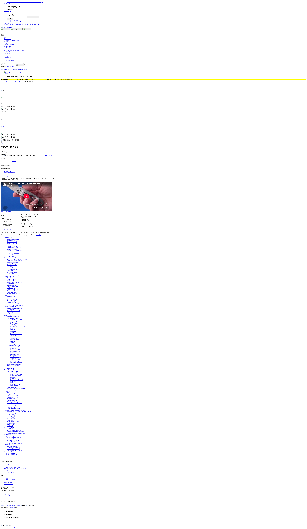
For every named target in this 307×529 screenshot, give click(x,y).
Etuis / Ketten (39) (11, 273)
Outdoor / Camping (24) (10, 306)
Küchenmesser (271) (9, 315)
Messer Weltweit (8, 482)
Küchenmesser (7, 46)
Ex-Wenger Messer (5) (12, 272)
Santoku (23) (13, 352)
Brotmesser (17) (14, 355)
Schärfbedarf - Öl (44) (9, 453)
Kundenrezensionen (9, 174)
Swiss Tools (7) (11, 270)
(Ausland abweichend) (46, 155)
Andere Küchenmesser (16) (17, 362)
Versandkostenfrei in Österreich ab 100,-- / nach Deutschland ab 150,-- (25, 2)
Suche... (26, 64)
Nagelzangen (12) (11, 417)
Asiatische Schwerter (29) (13, 447)
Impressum (6, 464)
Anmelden (38, 235)
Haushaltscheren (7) (12, 394)
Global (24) (13, 331)
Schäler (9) (13, 377)
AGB (5, 465)
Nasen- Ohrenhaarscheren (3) (14, 403)
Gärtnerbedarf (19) (8, 451)
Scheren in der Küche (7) (16, 380)
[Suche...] (20, 65)
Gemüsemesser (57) (15, 351)
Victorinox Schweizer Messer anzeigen (17, 259)
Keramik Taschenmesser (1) (14, 255)
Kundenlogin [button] (7, 11)
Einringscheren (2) (11, 405)
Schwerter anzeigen (12, 446)
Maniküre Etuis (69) (9, 427)
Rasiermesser (7, 53)
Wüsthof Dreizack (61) (16, 339)
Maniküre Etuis (8, 52)
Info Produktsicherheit (9, 172)
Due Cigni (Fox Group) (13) (17, 326)
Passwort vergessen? (15, 21)
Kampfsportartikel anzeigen (14, 437)
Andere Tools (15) (11, 301)
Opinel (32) (10, 244)
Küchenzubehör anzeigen (16, 374)
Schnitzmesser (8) (11, 302)
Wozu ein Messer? (8, 484)
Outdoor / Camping (9, 44)
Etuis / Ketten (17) (11, 256)
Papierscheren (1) (11, 407)
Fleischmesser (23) (15, 349)
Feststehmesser (7, 41)
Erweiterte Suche (10, 66)
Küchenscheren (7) (12, 400)
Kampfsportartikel (8, 54)
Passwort (9, 17)
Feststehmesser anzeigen (13, 278)
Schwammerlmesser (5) (13, 252)
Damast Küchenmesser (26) (14, 364)
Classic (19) (10, 263)
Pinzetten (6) (10, 420)
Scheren (6, 49)
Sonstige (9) (10, 267)
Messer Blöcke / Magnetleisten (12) (16, 367)
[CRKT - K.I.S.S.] (6, 120)
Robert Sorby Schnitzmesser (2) (15, 305)
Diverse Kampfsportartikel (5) (14, 441)
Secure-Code (12, 507)
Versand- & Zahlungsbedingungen (12, 467)
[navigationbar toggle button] (5, 29)
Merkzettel (7, 23)
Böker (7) (12, 322)
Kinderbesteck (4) (11, 387)
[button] (7, 3)
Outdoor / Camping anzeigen (14, 308)
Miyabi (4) (13, 335)
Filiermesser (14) (14, 354)
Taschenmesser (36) (12, 243)
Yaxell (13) (13, 341)
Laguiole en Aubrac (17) (16, 334)
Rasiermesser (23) (8, 434)
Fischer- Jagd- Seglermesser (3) (15, 250)
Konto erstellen (14, 20)
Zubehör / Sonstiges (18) (13, 293)
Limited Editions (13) (12, 269)
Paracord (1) (10, 312)
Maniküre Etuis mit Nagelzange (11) (16, 433)
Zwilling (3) (13, 342)
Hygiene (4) (10, 426)
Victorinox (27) (14, 338)
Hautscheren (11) (11, 413)
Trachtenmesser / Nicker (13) (14, 282)
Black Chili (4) (14, 321)
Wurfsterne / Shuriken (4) (13, 440)
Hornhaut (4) (10, 424)
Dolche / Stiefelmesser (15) (14, 286)
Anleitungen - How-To (9, 479)
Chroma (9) (13, 325)
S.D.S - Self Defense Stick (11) (15, 443)
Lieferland (10, 7)
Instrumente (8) (11, 423)
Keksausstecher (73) (12, 390)
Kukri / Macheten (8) (12, 292)
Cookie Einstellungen (9, 472)
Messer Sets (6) (11, 368)
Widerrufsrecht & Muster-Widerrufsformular (15, 468)
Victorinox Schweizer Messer (11, 40)
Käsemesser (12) (14, 361)
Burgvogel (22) (14, 324)
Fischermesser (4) (11, 283)
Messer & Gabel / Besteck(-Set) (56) (16, 388)
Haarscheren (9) (11, 401)
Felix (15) (12, 328)
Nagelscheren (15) (11, 414)
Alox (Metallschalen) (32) (13, 266)
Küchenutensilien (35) (15, 375)
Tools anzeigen (11, 296)
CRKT (2, 143)
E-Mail (9, 15)
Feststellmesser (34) (12, 265)
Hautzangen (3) (11, 416)
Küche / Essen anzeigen (13, 371)
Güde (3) (12, 332)
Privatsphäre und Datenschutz (11, 470)
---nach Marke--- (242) (12, 318)
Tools (5, 43)
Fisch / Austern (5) (15, 384)
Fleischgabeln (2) (14, 381)
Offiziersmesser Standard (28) (14, 260)
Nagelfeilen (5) (11, 418)
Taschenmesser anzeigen (13, 239)
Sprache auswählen (12, 6)
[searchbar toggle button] (27, 29)
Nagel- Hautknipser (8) (13, 421)
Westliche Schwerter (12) (13, 449)
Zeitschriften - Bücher (9, 60)
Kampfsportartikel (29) (9, 436)
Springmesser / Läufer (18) (14, 247)
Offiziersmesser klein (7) (13, 262)
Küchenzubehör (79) (12, 372)
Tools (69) (6, 295)
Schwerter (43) (7, 444)
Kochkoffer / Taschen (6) (13, 365)
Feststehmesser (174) (9, 276)
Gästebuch (6, 481)
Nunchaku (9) (10, 439)
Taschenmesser (7, 39)
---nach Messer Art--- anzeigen (18, 347)
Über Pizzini (7, 494)
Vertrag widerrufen (5, 527)
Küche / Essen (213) (9, 370)
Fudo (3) (12, 329)
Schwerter (6, 56)
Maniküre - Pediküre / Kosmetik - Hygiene (14, 50)
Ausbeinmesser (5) (15, 359)
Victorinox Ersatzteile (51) (13, 275)
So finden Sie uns (8, 496)
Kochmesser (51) (14, 348)
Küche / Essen (7, 47)
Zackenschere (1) (11, 398)
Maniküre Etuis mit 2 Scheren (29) (15, 431)
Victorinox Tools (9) (12, 299)
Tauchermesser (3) (11, 285)
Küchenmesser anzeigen (13, 316)
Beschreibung (7, 171)
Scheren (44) (7, 391)
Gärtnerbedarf (7, 57)
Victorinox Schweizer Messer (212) (13, 257)
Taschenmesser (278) (9, 237)
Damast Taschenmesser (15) (14, 253)
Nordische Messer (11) (12, 280)
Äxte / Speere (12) (11, 290)
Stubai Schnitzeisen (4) (13, 303)
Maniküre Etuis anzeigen (13, 428)
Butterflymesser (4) (12, 249)
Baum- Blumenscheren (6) (13, 408)
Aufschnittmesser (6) (15, 357)
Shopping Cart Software (16, 527)
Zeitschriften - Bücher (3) (10, 454)
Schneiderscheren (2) (12, 395)
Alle (5, 37)
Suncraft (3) (13, 336)
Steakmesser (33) (14, 358)
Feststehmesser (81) (12, 279)
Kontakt (6, 493)
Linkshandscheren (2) (12, 404)
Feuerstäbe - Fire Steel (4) (13, 311)
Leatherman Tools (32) (13, 298)
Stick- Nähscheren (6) (12, 397)
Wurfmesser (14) (11, 288)
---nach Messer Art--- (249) (14, 345)
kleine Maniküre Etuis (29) (14, 430)
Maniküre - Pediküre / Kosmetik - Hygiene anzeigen (20, 411)
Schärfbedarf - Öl (8, 59)
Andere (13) (13, 344)
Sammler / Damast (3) (12, 289)
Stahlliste (6, 478)
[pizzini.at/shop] (6, 27)
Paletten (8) (13, 378)
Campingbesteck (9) (12, 309)
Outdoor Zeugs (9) (11, 313)
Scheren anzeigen (11, 393)
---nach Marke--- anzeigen (16, 319)
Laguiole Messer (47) (12, 246)
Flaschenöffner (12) (15, 385)
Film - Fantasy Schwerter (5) (14, 450)
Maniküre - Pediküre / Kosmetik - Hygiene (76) (16, 410)
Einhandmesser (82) (12, 242)
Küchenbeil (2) (14, 382)
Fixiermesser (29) (11, 240)
